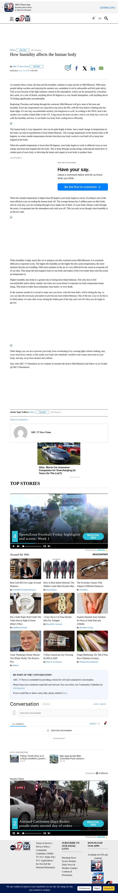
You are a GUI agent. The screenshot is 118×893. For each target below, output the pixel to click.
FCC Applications (44, 860)
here (65, 693)
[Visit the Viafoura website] (102, 773)
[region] (59, 738)
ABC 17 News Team (21, 66)
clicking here (19, 688)
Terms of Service (43, 843)
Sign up (103, 704)
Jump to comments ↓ (19, 419)
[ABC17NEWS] (26, 18)
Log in (96, 704)
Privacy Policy (42, 846)
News (32, 412)
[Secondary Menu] (14, 18)
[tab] (18, 723)
